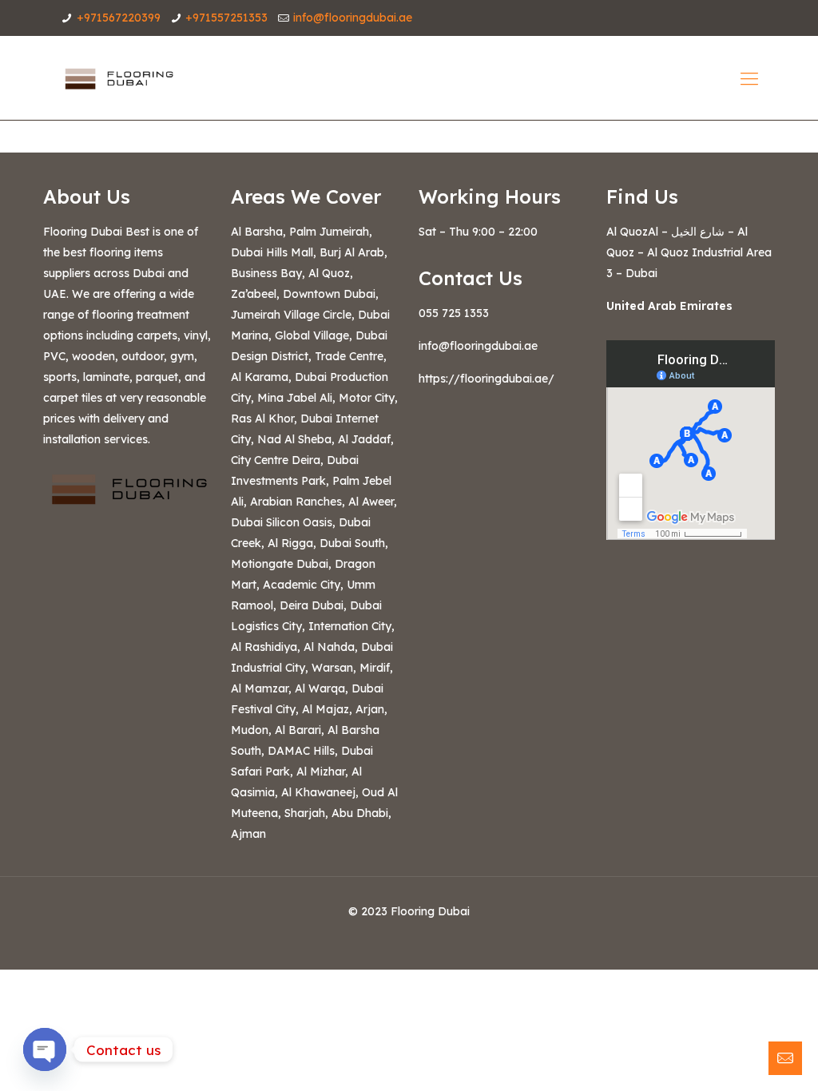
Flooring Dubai (430, 911)
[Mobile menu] (749, 78)
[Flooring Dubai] (117, 78)
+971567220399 (119, 17)
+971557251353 (226, 17)
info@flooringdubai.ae (352, 17)
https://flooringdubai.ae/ (486, 378)
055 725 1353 (454, 313)
